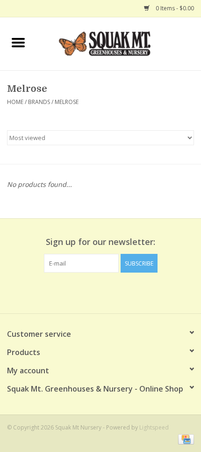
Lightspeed (154, 427)
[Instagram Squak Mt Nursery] (117, 291)
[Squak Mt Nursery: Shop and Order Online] (119, 42)
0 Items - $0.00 (174, 8)
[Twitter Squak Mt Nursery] (100, 291)
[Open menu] (18, 42)
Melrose (67, 102)
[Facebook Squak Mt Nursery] (83, 291)
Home (15, 102)
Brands (39, 102)
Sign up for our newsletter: (100, 242)
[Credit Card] (184, 439)
